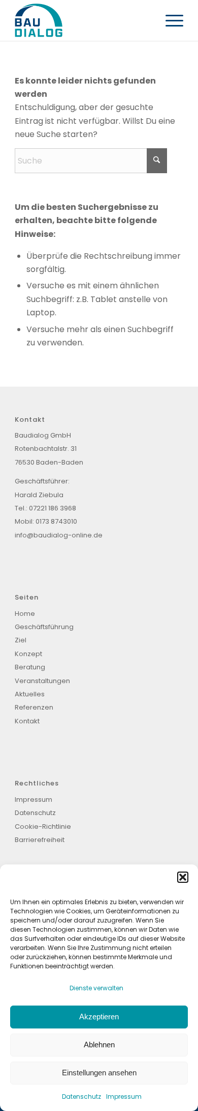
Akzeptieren (99, 1016)
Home (25, 613)
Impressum (124, 1096)
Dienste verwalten (96, 988)
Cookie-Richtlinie (44, 826)
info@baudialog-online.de (59, 535)
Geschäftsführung (44, 627)
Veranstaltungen (42, 681)
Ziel (20, 640)
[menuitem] (169, 20)
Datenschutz (81, 1096)
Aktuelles (30, 694)
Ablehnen (99, 1044)
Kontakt (27, 721)
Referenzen (34, 707)
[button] (183, 877)
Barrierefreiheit (39, 840)
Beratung (30, 667)
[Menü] (169, 20)
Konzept (28, 654)
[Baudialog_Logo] (82, 20)
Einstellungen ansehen (99, 1072)
